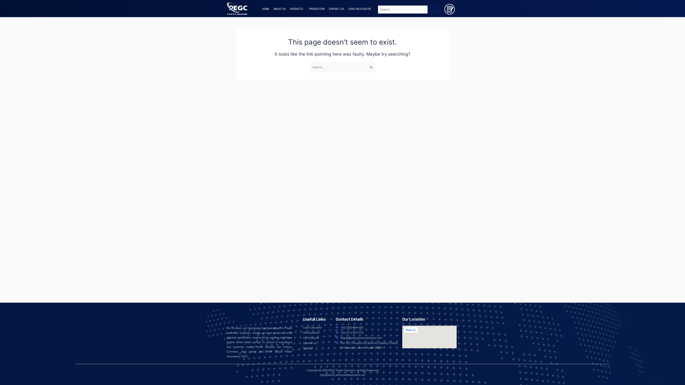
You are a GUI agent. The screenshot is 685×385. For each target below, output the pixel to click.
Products (296, 8)
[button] (297, 8)
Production (316, 8)
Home (265, 8)
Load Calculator (359, 8)
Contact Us (336, 8)
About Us (280, 8)
